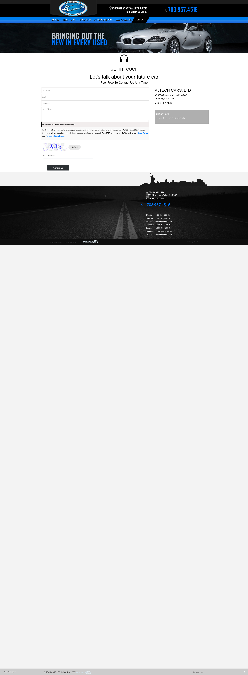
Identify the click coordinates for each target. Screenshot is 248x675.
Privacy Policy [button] (198, 672)
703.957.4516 (182, 10)
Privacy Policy (142, 133)
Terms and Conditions (55, 136)
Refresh (75, 147)
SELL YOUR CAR (123, 19)
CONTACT (140, 19)
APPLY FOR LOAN (103, 19)
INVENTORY (68, 19)
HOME (55, 19)
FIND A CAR (85, 19)
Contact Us (58, 168)
